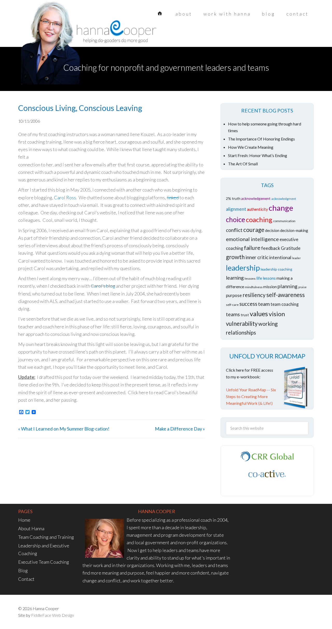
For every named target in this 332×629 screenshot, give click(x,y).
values (259, 313)
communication (284, 221)
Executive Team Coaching (43, 562)
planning (288, 286)
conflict (234, 230)
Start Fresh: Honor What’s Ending (257, 155)
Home (24, 520)
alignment (236, 209)
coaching (259, 219)
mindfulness (253, 287)
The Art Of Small (243, 163)
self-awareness (285, 294)
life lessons (266, 277)
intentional (280, 257)
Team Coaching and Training (46, 537)
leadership (243, 267)
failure (252, 247)
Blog (23, 570)
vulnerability (242, 323)
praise (302, 287)
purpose (234, 295)
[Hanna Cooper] (59, 33)
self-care (232, 305)
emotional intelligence (252, 239)
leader (296, 258)
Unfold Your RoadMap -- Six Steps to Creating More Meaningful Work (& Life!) (251, 396)
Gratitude (290, 248)
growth (235, 256)
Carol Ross (65, 197)
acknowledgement (256, 198)
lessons (250, 278)
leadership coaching (276, 269)
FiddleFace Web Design (52, 615)
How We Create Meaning (250, 147)
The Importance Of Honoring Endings (261, 138)
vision (277, 313)
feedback (270, 248)
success (248, 304)
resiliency (254, 295)
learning (235, 278)
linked (173, 197)
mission (270, 286)
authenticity (257, 209)
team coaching (285, 304)
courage (253, 229)
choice (235, 219)
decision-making (294, 230)
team (264, 304)
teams (233, 314)
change (281, 207)
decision (272, 230)
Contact (26, 579)
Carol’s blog (103, 286)
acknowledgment (283, 199)
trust (245, 315)
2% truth (233, 198)
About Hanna (31, 528)
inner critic (256, 257)
